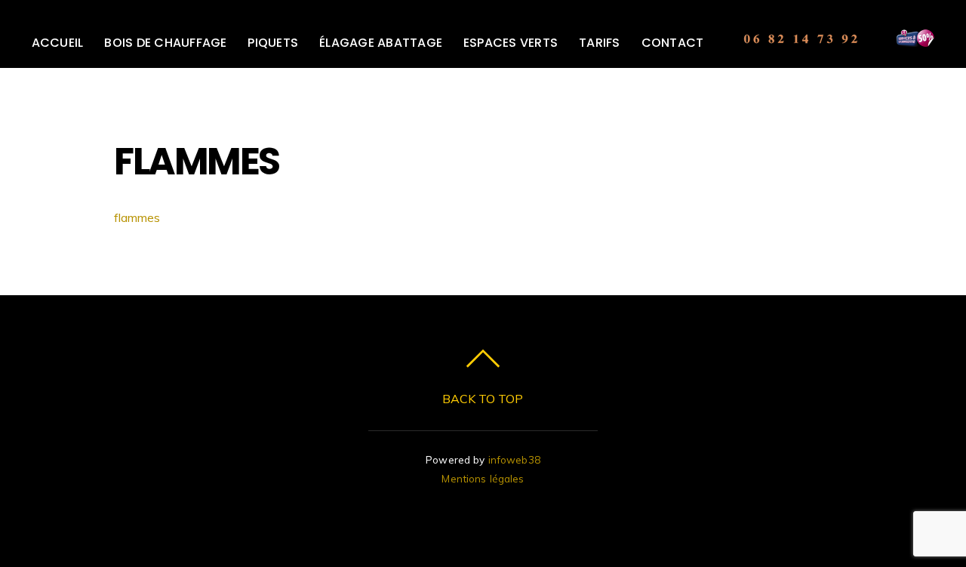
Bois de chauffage (165, 42)
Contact (672, 42)
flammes (137, 217)
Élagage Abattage (380, 42)
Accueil (58, 42)
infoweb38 (514, 459)
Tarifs (599, 42)
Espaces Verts (510, 42)
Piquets (273, 42)
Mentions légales (482, 478)
